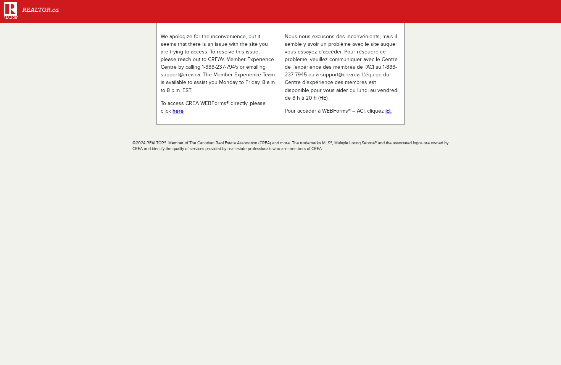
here (178, 111)
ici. (388, 111)
